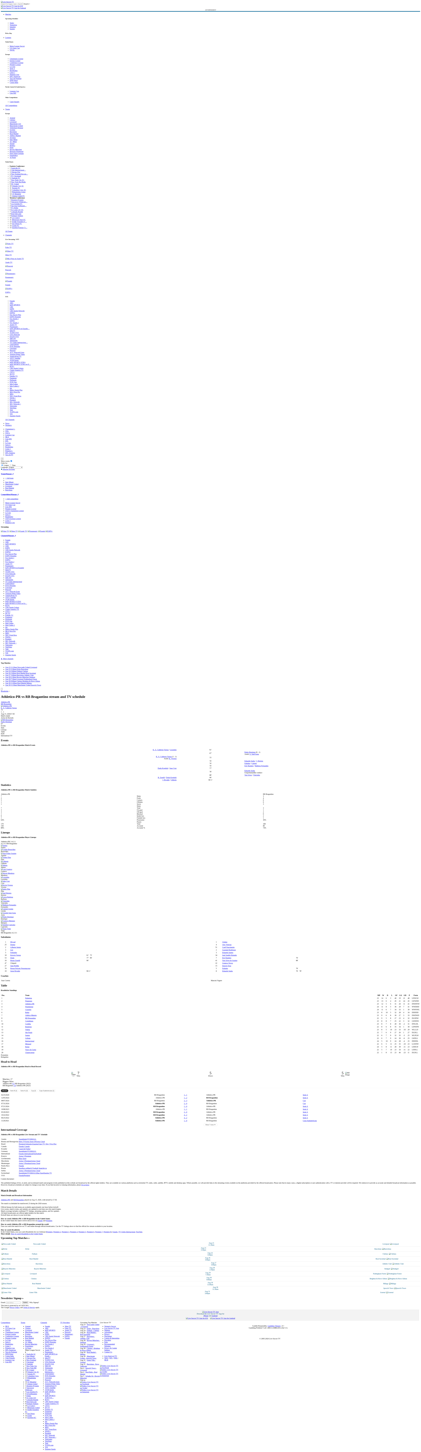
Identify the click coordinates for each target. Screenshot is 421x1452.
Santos (27, 1035)
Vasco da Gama (30, 1050)
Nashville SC (15, 168)
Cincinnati (30, 1362)
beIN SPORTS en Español (14, 568)
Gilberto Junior (15, 947)
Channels (8, 235)
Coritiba (28, 1024)
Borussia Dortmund (16, 151)
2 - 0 (185, 1103)
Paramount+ (14, 327)
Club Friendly (14, 102)
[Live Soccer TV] (7, 2)
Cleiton (224, 942)
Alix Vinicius (226, 945)
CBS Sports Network (17, 311)
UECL (7, 433)
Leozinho (173, 750)
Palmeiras (28, 998)
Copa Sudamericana (310, 1121)
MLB (106, 1360)
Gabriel (254, 763)
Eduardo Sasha (249, 761)
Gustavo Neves (227, 963)
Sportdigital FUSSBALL (27, 1139)
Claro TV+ (42, 1144)
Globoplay (28, 1144)
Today (12, 23)
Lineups (3, 730)
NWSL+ (13, 398)
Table (3, 732)
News (7, 423)
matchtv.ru (43, 1168)
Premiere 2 (57, 1232)
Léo (11, 950)
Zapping (35, 1144)
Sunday (12, 29)
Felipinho (13, 953)
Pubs (106, 1342)
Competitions (6, 494)
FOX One (13, 382)
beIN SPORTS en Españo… (20, 329)
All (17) (4, 1091)
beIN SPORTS (15, 305)
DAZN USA (14, 337)
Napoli (12, 144)
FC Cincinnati (16, 176)
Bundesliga (14, 71)
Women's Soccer (110, 1326)
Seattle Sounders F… (19, 222)
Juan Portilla (14, 966)
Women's (8, 425)
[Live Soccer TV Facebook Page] (90, 1384)
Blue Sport (22, 1158)
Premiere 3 (65, 1232)
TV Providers (65, 1323)
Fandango (13, 378)
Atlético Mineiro (31, 1015)
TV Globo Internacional (13, 582)
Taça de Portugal (15, 78)
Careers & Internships (111, 1338)
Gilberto (174, 780)
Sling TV (68, 1326)
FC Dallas (14, 208)
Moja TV (22, 1142)
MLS (7, 437)
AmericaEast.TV (15, 356)
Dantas (12, 945)
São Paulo (28, 1032)
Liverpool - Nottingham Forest (87, 1345)
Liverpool (13, 122)
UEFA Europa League (13, 519)
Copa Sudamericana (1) (46, 1091)
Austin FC (15, 226)
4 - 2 (185, 1115)
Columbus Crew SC (19, 190)
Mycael (13, 942)
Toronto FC (16, 188)
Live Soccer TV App (111, 1328)
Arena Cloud (40, 1142)
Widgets (107, 1330)
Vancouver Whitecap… (19, 202)
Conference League (16, 63)
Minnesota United (33, 1408)
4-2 (13, 1084)
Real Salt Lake (16, 214)
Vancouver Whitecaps (29, 1389)
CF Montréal (16, 194)
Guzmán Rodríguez (229, 950)
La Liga (12, 67)
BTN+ (12, 366)
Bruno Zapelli (15, 960)
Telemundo (14, 341)
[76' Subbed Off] (6, 893)
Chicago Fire (15, 172)
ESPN (12, 309)
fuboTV (12, 331)
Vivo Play (53, 1144)
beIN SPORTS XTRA (18, 362)
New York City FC (17, 180)
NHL (115, 1358)
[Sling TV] (14, 531)
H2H (2, 734)
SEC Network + (15, 404)
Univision (13, 348)
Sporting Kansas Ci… (19, 228)
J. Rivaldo (166, 780)
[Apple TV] (22, 531)
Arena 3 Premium (25, 1156)
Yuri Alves (248, 775)
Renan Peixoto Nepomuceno (20, 968)
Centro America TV (17, 370)
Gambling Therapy (274, 1326)
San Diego (31, 1414)
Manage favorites (8, 469)
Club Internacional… (18, 170)
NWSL (12, 50)
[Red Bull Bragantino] (7, 720)
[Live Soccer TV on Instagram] (90, 1392)
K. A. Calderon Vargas (9, 708)
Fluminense (29, 1007)
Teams (7, 109)
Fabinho (247, 763)
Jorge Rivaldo (15, 971)
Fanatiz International (26, 1154)
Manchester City (15, 124)
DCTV (12, 374)
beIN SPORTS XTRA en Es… (16, 603)
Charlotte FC (15, 178)
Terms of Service (29, 1307)
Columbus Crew (33, 1376)
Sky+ (48, 1144)
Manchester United (16, 126)
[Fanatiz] (41, 531)
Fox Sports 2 (14, 323)
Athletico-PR (5, 702)
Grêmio (27, 1038)
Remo (27, 1047)
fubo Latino (14, 384)
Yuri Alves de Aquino (229, 960)
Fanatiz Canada (24, 1146)
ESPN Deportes (15, 317)
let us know (85, 1185)
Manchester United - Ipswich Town (88, 1357)
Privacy (107, 1334)
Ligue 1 (12, 73)
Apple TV (13, 325)
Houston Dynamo (17, 200)
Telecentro (13, 406)
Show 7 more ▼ (210, 1125)
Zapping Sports (15, 416)
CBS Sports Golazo (16, 368)
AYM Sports (14, 360)
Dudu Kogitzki (163, 768)
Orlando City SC (18, 186)
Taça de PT (9, 455)
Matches (8, 14)
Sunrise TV (48, 1173)
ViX (11, 414)
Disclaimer (108, 1336)
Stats (2, 728)
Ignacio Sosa (226, 966)
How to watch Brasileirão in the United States (27, 1234)
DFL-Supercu (10, 453)
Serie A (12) (24, 1091)
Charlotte (29, 1364)
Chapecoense (29, 1052)
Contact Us (108, 1352)
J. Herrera (259, 761)
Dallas (28, 1396)
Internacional (29, 1041)
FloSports (13, 380)
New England (31, 1360)
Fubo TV (68, 1328)
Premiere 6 (90, 1232)
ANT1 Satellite (15, 358)
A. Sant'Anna (254, 754)
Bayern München (16, 149)
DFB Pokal (14, 80)
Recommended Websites (109, 1345)
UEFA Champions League (14, 511)
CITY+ (12, 372)
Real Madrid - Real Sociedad (88, 1333)
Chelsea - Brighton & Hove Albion (90, 1349)
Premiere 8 (107, 1232)
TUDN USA (14, 333)
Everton (12, 130)
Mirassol (28, 1044)
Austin (29, 1416)
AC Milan (13, 142)
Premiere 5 (82, 1232)
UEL (7, 431)
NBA (106, 1358)
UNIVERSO (14, 344)
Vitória (27, 1030)
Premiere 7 (99, 1232)
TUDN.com (14, 412)
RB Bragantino (6, 704)
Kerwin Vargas (15, 955)
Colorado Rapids (17, 212)
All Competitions (11, 105)
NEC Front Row (15, 396)
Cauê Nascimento (228, 947)
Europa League (15, 61)
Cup (304, 1101)
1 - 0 (185, 1106)
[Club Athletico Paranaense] (6, 706)
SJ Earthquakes (31, 1394)
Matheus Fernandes (261, 766)
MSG (12, 394)
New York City (31, 1366)
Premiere (13, 400)
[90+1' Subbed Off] (4, 861)
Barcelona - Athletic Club (87, 1337)
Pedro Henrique (6, 722)
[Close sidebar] (2, 689)
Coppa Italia (14, 82)
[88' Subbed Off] (5, 901)
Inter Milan (13, 140)
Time (14, 465)
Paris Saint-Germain (17, 153)
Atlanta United (32, 1384)
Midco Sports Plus (16, 390)
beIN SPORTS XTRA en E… (20, 364)
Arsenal (12, 118)
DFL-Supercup (15, 77)
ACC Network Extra (17, 352)
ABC (11, 303)
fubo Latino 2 (14, 386)
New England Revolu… (19, 174)
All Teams (8, 231)
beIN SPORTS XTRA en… (50, 1397)
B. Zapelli (161, 777)
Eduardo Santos (227, 953)
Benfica (12, 146)
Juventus (13, 138)
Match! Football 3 (33, 1168)
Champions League (16, 59)
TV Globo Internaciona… (19, 342)
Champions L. (10, 429)
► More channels (7, 659)
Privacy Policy (15, 1307)
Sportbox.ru (23, 1168)
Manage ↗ (10, 474)
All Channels (9, 420)
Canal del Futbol (24, 1149)
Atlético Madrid (15, 136)
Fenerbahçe (14, 155)
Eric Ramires (248, 766)
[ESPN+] (49, 531)
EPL (6, 441)
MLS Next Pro (15, 392)
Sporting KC (31, 1418)
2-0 (15, 1085)
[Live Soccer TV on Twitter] (90, 1388)
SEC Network (15, 402)
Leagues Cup (14, 91)
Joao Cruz (173, 768)
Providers (107, 1340)
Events (3, 726)
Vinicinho (256, 775)
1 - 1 (185, 1095)
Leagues (8, 38)
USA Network (15, 335)
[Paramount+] (33, 531)
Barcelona (13, 132)
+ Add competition (11, 499)
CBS (11, 307)
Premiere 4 (74, 1232)
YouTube (139, 1232)
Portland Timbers (17, 216)
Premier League (15, 65)
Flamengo (28, 1001)
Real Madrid (14, 134)
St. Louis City (31, 1398)
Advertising (108, 1332)
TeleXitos (13, 408)
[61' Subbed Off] (5, 877)
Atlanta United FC (18, 196)
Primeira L (9, 451)
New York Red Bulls (18, 182)
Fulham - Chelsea (93, 1330)
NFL (111, 1358)
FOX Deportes (15, 346)
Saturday (13, 27)
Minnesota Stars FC (19, 220)
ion (11, 388)
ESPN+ (12, 321)
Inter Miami (30, 1356)
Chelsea (12, 120)
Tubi (11, 410)
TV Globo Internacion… (49, 1371)
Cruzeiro (28, 1010)
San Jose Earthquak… (19, 206)
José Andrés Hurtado (229, 955)
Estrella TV (14, 376)
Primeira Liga (14, 75)
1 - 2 (185, 1098)
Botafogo (28, 1027)
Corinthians (29, 1021)
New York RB (31, 1368)
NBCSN (13, 339)
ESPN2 (12, 313)
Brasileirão (4, 691)
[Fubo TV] (5, 531)
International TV (6, 736)
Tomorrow (13, 25)
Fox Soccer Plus (15, 315)
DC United (15, 184)
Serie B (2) (13, 1091)
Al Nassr (13, 157)
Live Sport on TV (110, 1356)
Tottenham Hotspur (16, 128)
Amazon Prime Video (17, 354)
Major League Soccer (17, 46)
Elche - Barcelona (93, 1328)
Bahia (27, 1012)
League (6, 465)
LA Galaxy (16, 218)
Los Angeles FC (16, 204)
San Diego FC (17, 224)
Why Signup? (34, 1302)
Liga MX (13, 93)
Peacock (13, 350)
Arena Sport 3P (30, 1142)
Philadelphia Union (18, 192)
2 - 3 (185, 1101)
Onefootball (37, 1154)
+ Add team (9, 478)
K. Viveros (173, 759)
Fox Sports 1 (14, 319)
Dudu (12, 958)
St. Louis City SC (17, 210)
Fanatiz (12, 301)
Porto (11, 148)
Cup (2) (33, 1091)
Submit (25, 1302)
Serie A (12, 69)
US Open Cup (15, 48)
